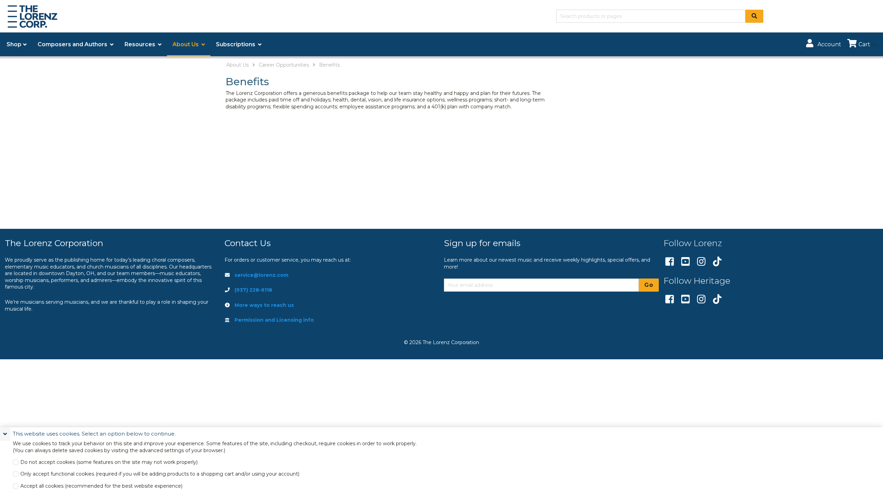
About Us (237, 65)
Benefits (329, 65)
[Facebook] (670, 262)
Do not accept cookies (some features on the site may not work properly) (109, 462)
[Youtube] (685, 262)
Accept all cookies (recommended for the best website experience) (101, 486)
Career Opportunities (284, 65)
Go (648, 285)
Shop (14, 44)
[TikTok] (717, 262)
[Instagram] (701, 262)
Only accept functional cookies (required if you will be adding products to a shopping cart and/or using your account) (159, 474)
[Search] (754, 16)
